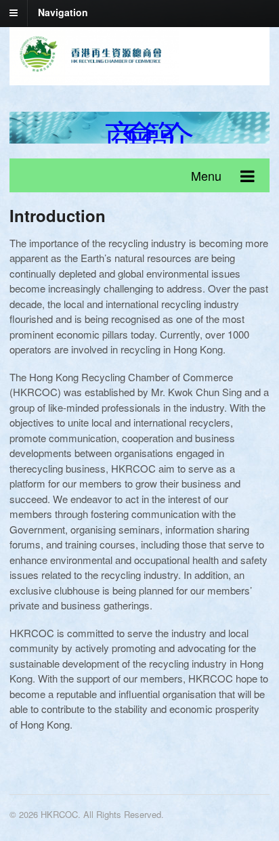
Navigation (63, 12)
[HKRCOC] (94, 76)
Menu (206, 175)
